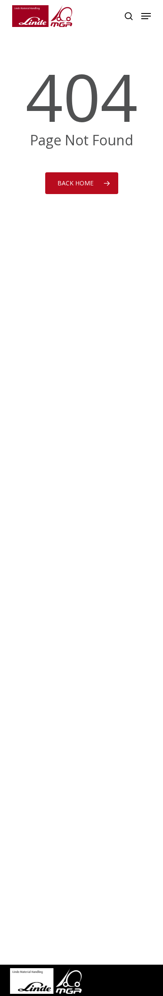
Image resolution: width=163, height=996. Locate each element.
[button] (146, 16)
